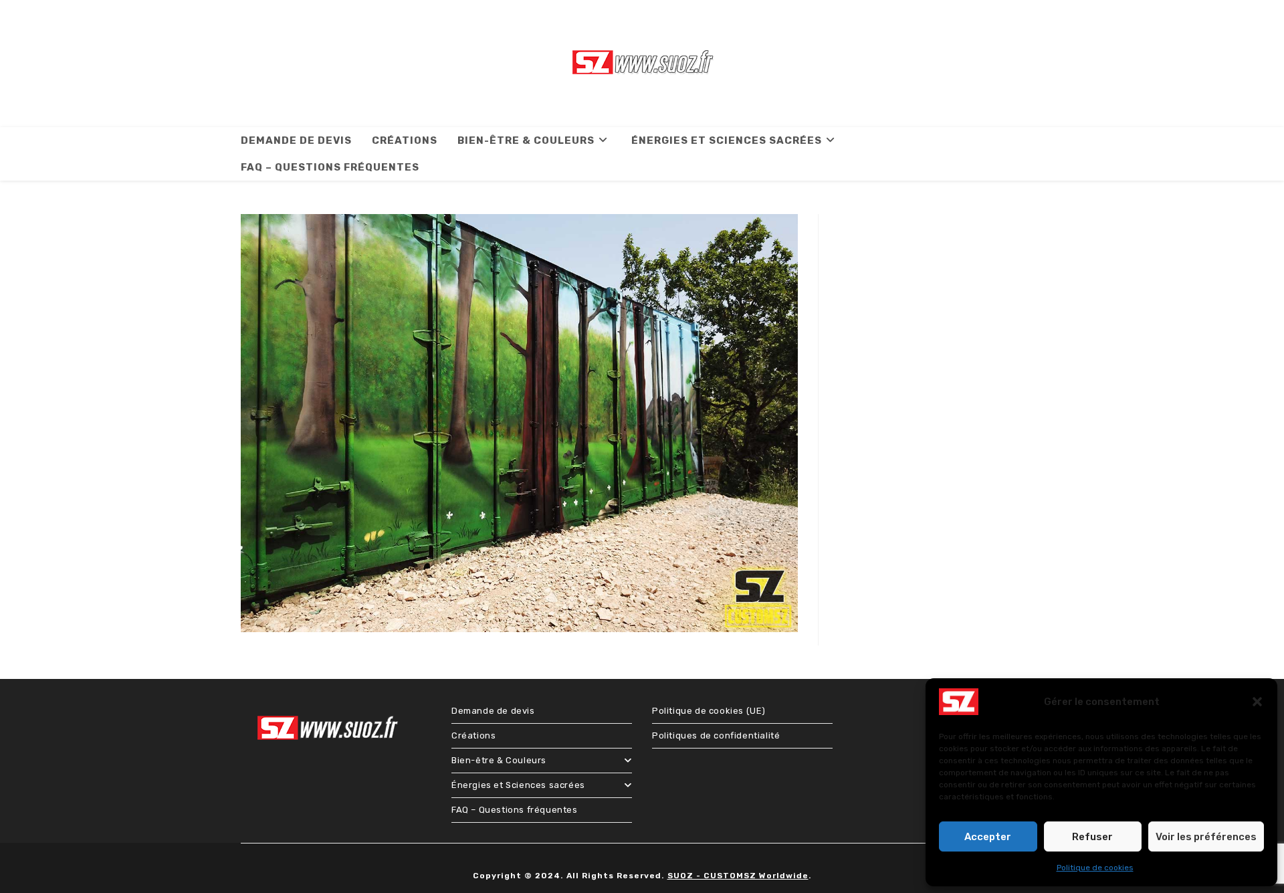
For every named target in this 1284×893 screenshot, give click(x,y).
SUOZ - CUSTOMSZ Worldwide (738, 875)
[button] (1257, 701)
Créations (473, 735)
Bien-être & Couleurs (498, 760)
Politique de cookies (1095, 867)
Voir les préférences (1206, 837)
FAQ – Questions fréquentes (514, 810)
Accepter (987, 837)
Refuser (1092, 837)
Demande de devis (493, 711)
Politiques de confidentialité (716, 735)
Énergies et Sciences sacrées (518, 785)
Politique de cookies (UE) (709, 711)
